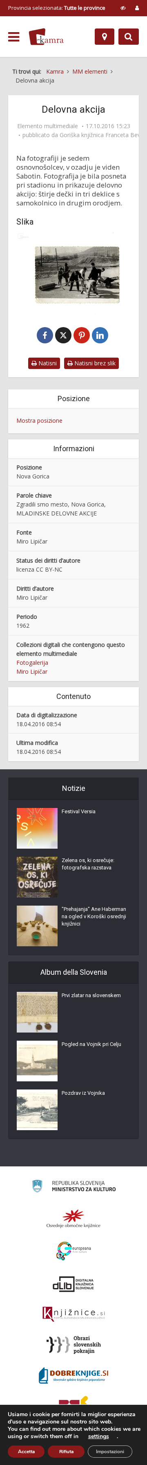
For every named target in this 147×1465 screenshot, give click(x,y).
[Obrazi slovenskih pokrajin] (73, 1345)
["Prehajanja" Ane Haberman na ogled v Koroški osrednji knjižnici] (37, 926)
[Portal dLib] (73, 1284)
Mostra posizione (39, 420)
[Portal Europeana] (74, 1251)
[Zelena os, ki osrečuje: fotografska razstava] (37, 877)
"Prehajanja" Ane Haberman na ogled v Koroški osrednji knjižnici (94, 916)
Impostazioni (110, 1451)
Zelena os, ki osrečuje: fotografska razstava (88, 864)
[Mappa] (104, 36)
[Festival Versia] (37, 828)
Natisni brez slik (94, 363)
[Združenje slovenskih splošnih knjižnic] (73, 1314)
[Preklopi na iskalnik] (128, 36)
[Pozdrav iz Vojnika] (37, 1109)
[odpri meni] (13, 37)
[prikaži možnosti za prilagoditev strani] (123, 7)
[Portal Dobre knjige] (73, 1375)
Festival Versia (79, 811)
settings (98, 1436)
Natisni (47, 363)
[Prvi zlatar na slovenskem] (37, 1012)
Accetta (26, 1451)
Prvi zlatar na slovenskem (91, 995)
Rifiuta (66, 1451)
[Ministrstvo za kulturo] (73, 1187)
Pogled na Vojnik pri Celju (91, 1044)
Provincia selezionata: (56, 7)
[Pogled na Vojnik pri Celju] (37, 1061)
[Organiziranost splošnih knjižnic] (73, 1218)
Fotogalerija (32, 662)
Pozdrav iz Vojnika (83, 1093)
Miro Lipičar (31, 671)
